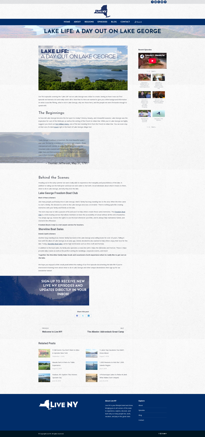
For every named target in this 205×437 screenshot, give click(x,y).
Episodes (142, 410)
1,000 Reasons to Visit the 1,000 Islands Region (112, 363)
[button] (153, 71)
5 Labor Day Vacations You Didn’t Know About (112, 351)
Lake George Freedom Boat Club (58, 193)
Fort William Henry (62, 124)
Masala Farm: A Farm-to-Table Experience (63, 363)
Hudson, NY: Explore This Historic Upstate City (64, 376)
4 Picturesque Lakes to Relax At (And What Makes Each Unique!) (113, 376)
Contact (141, 420)
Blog (140, 415)
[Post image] (44, 353)
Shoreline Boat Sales (51, 229)
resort (56, 127)
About (141, 405)
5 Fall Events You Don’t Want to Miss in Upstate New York (65, 351)
